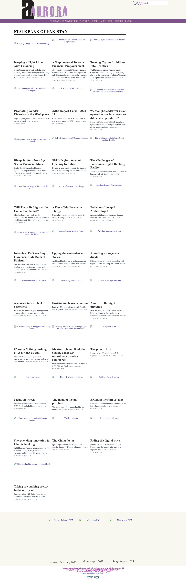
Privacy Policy (100, 573)
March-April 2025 (93, 561)
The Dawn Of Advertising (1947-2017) (69, 21)
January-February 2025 (62, 562)
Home (95, 21)
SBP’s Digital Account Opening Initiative (66, 162)
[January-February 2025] (62, 540)
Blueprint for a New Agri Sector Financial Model (30, 162)
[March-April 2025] (93, 539)
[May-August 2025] (123, 539)
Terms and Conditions (88, 573)
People (119, 21)
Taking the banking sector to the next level (31, 488)
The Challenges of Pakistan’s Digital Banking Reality (107, 164)
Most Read (106, 21)
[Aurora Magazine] (45, 10)
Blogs (128, 21)
